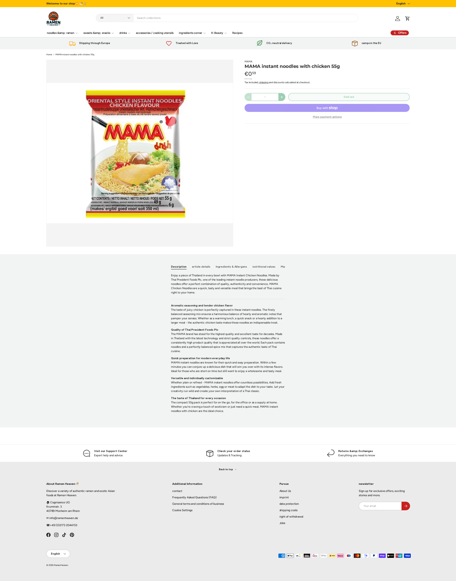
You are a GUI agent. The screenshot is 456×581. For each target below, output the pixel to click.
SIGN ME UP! (263, 307)
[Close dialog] (293, 240)
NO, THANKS (262, 318)
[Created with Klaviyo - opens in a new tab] (228, 342)
